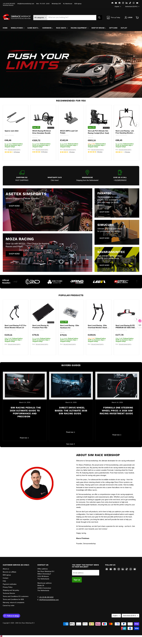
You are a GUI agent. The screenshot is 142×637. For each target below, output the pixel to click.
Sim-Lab (90, 135)
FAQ (4, 581)
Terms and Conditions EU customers (15, 596)
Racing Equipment (79, 28)
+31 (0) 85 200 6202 (9, 3)
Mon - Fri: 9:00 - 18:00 (42, 3)
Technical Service (8, 5)
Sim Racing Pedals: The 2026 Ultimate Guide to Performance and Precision (25, 412)
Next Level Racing (121, 135)
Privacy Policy (7, 587)
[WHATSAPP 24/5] (54, 175)
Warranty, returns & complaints (13, 602)
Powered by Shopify (9, 625)
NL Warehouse (67, 3)
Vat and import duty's (14, 149)
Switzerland (131, 6)
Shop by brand (98, 28)
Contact (5, 578)
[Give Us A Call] (120, 175)
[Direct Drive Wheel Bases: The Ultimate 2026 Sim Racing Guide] (71, 385)
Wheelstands (17, 28)
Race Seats (61, 28)
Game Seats (32, 28)
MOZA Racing (36, 135)
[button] (129, 17)
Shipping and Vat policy (11, 590)
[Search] (99, 17)
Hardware (47, 28)
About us (6, 569)
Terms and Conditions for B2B (13, 599)
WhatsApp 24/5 (56, 3)
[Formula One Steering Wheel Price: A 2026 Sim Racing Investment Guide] (117, 385)
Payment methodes (9, 584)
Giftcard (113, 28)
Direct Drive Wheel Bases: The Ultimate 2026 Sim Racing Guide (71, 410)
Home (5, 28)
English (117, 6)
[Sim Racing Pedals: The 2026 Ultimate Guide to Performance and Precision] (25, 385)
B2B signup (77, 3)
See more (70, 444)
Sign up (77, 580)
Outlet (124, 28)
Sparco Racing (9, 135)
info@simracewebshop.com (25, 3)
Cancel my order (8, 605)
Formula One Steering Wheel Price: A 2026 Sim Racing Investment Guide (116, 410)
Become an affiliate (9, 572)
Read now (24, 438)
